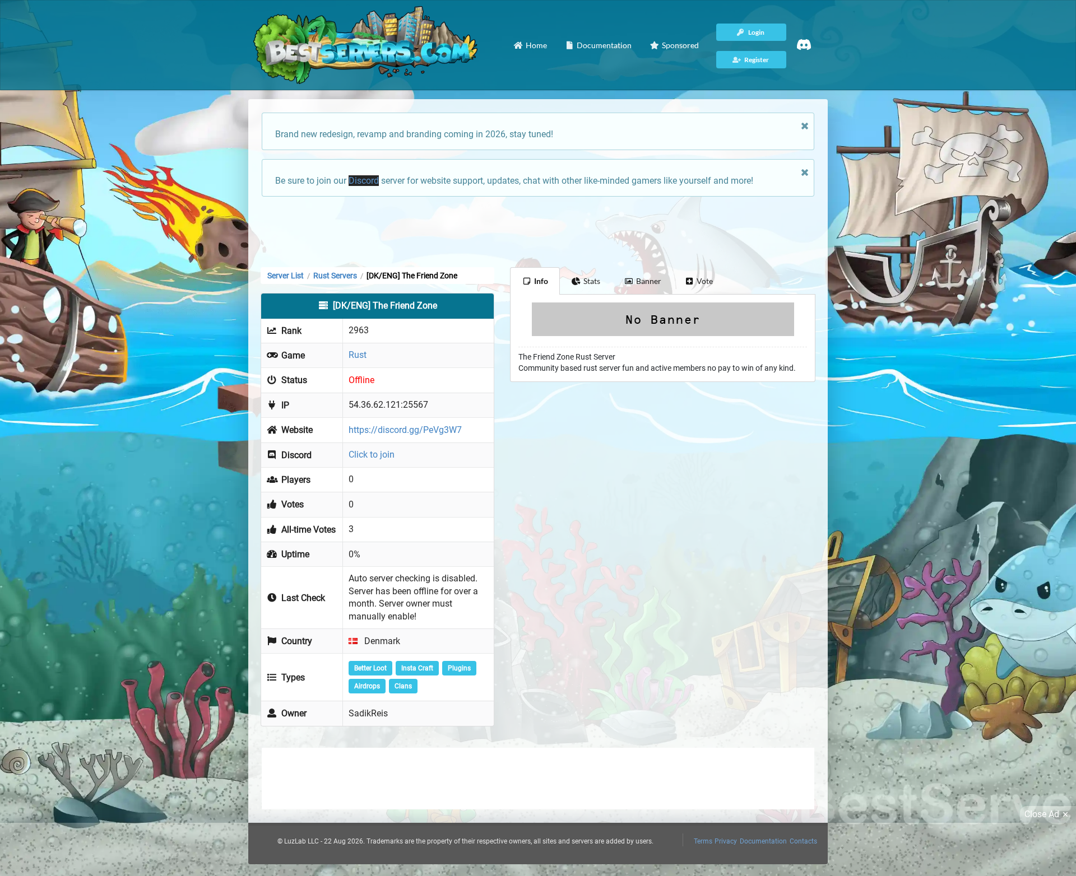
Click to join (372, 454)
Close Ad (1041, 814)
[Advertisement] (538, 231)
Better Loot (370, 668)
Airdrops (367, 686)
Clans (403, 686)
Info (541, 281)
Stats (591, 281)
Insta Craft (417, 668)
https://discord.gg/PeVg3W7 (405, 430)
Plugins (459, 668)
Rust (358, 355)
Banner (648, 281)
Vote (705, 281)
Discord (364, 180)
